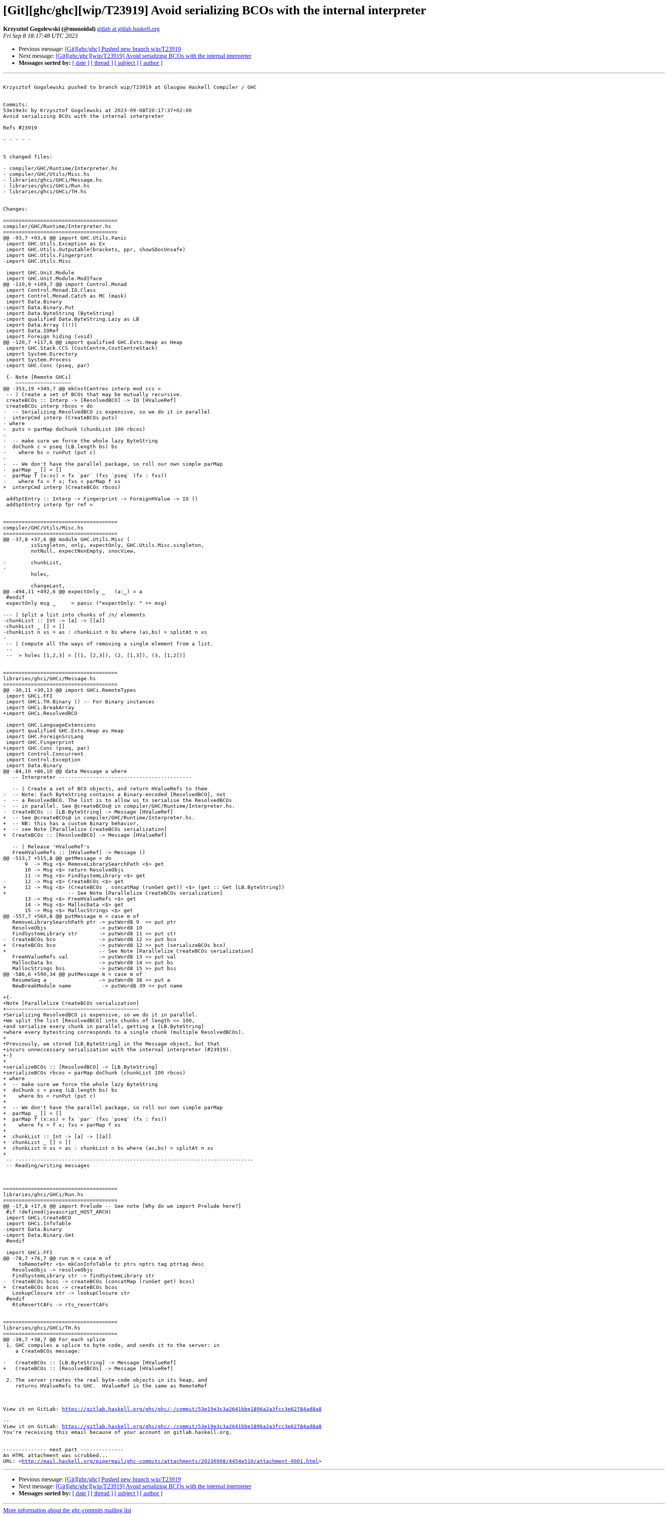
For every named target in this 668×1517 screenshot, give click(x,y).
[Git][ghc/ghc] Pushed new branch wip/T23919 (123, 49)
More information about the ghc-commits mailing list (67, 1510)
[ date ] (80, 63)
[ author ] (151, 63)
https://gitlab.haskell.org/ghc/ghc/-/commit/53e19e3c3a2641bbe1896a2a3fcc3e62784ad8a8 (192, 1409)
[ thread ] (102, 63)
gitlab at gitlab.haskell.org (128, 29)
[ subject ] (126, 63)
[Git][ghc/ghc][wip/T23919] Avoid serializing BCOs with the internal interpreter (153, 56)
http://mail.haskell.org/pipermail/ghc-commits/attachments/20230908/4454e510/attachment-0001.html (170, 1461)
